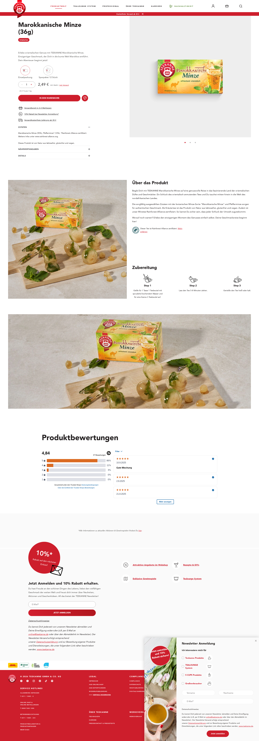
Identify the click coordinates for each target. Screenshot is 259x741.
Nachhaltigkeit (183, 6)
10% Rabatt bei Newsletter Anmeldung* (41, 114)
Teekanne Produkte (194, 658)
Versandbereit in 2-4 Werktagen (38, 108)
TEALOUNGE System (84, 6)
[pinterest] (40, 681)
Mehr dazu (24, 730)
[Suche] (241, 6)
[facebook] (27, 681)
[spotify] (52, 681)
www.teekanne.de (246, 726)
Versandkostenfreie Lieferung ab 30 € (40, 120)
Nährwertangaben (28, 149)
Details (22, 156)
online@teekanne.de (38, 634)
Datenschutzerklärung (197, 723)
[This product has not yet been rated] (54, 46)
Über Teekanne (135, 6)
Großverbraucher (193, 683)
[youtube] (21, 681)
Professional (111, 6)
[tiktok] (46, 681)
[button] (185, 142)
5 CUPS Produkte (193, 675)
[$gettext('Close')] (256, 640)
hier (140, 530)
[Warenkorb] (227, 6)
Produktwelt (59, 6)
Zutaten (22, 127)
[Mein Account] (213, 6)
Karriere (156, 6)
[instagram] (34, 681)
